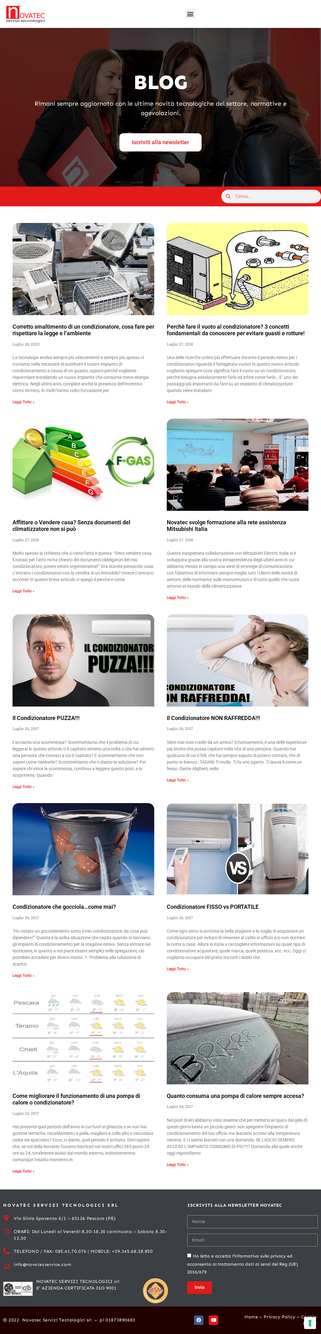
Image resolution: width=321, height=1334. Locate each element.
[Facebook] (198, 1320)
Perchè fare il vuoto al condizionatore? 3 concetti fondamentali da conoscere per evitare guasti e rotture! (236, 330)
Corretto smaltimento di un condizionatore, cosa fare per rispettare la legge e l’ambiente (83, 330)
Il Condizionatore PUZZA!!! (46, 718)
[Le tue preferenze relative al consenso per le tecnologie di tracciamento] (310, 1323)
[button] (190, 13)
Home (251, 1317)
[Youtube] (213, 1320)
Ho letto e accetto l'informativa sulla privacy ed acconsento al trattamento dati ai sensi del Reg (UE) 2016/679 (242, 1264)
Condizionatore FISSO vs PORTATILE (213, 906)
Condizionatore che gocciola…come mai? (64, 906)
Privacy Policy (279, 1317)
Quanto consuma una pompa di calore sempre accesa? (235, 1096)
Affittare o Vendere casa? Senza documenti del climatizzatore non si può (71, 525)
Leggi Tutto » (23, 402)
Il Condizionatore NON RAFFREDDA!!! (213, 718)
